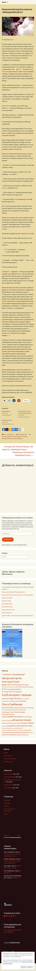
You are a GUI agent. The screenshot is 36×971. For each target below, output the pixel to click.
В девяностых (16, 878)
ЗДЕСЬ (29, 386)
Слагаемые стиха (7, 712)
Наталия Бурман (25, 698)
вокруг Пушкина (28, 723)
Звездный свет (8, 785)
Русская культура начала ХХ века (16, 710)
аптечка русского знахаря (14, 723)
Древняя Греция (23, 685)
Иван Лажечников (7, 607)
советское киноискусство (10, 735)
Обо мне (6, 806)
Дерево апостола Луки (10, 685)
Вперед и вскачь (7, 420)
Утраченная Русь (27, 717)
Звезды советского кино (8, 687)
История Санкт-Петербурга (12, 692)
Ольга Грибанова (18, 438)
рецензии (30, 732)
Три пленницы (8, 788)
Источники (7, 800)
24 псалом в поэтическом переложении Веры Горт (12, 854)
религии (25, 732)
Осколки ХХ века (8, 708)
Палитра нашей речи (20, 708)
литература (18, 728)
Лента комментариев (10, 758)
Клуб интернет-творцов (20, 436)
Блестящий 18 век (11, 681)
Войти (6, 753)
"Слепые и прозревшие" (13, 674)
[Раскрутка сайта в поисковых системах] (8, 904)
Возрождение (6, 411)
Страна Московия (19, 712)
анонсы (4, 723)
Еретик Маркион (7, 612)
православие (5, 732)
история (4, 726)
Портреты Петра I (7, 598)
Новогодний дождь (9, 777)
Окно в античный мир (18, 701)
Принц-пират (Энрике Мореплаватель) (13, 592)
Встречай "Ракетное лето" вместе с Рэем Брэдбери (17, 595)
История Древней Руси (13, 689)
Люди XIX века (15, 698)
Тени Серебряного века (12, 716)
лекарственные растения (8, 728)
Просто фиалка (8, 774)
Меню (4, 2)
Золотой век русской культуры (24, 687)
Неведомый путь (8, 39)
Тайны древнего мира (8, 714)
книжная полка (25, 725)
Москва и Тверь (6, 601)
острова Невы (27, 730)
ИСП (3, 689)
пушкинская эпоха (15, 732)
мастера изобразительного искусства (12, 730)
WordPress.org (8, 761)
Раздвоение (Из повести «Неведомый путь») (23, 453)
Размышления (30, 707)
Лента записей (8, 756)
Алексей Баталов (7, 604)
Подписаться (8, 539)
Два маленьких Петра (8, 610)
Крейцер (5, 699)
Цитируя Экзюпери (7, 720)
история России (12, 726)
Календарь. (7, 803)
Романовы (4, 710)
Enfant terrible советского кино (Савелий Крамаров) (17, 615)
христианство (24, 735)
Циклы (6, 814)
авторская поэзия (21, 719)
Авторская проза (12, 678)
